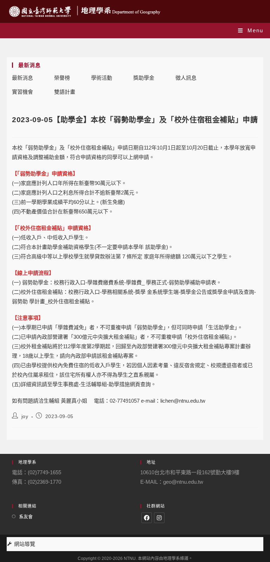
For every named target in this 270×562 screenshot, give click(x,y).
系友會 (26, 516)
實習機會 (22, 92)
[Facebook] (146, 518)
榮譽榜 (62, 78)
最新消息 (22, 78)
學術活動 (101, 78)
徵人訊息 (186, 78)
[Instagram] (159, 518)
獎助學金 (143, 78)
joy (24, 416)
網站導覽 (24, 544)
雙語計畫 (64, 92)
